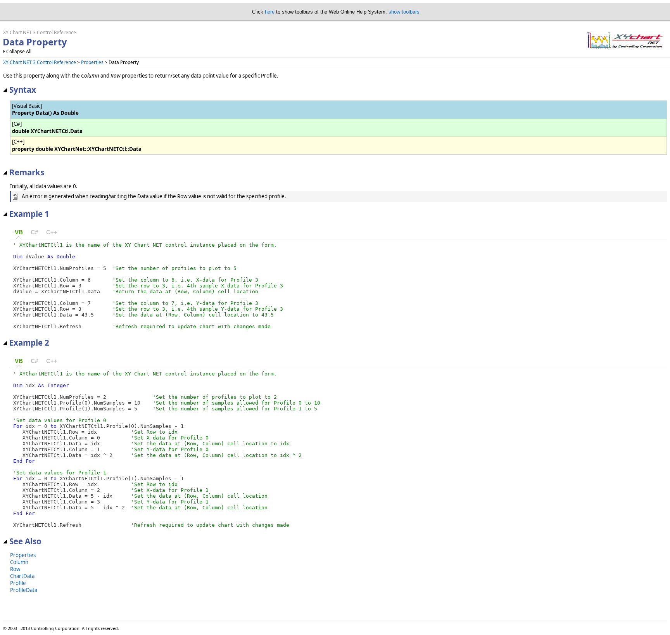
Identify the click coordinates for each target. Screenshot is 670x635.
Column (19, 562)
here (270, 12)
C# (34, 232)
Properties (92, 62)
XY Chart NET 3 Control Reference (39, 62)
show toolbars (404, 12)
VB (19, 232)
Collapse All (18, 51)
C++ (51, 232)
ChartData (22, 576)
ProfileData (23, 590)
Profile (18, 583)
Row (15, 569)
